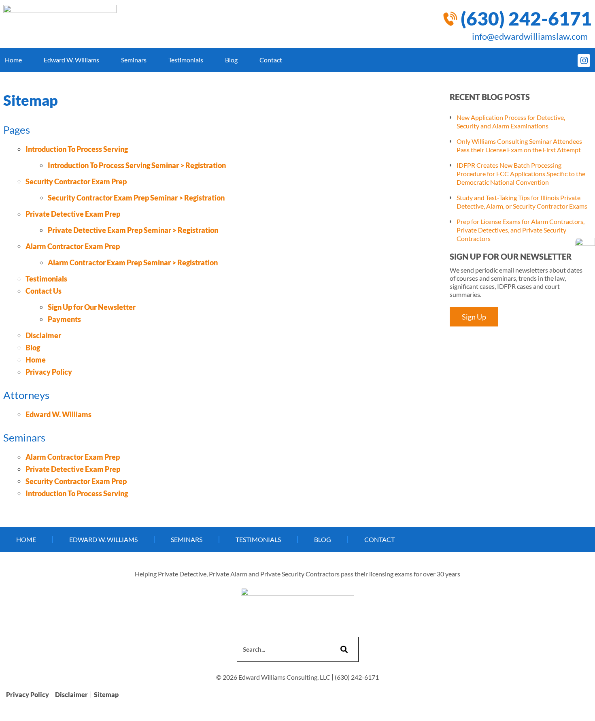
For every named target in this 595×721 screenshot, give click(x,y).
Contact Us (44, 290)
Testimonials (185, 60)
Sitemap (106, 694)
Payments (64, 319)
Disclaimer (43, 335)
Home (13, 60)
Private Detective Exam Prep (73, 213)
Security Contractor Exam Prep (76, 181)
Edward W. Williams (71, 60)
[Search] (343, 649)
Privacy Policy (49, 371)
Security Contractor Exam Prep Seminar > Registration (136, 197)
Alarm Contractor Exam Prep (73, 246)
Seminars (134, 60)
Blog (231, 60)
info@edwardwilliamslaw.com (530, 36)
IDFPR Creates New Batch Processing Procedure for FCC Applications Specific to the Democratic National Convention (521, 173)
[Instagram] (584, 60)
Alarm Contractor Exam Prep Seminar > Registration (133, 262)
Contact (270, 60)
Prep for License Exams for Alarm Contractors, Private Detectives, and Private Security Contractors (520, 230)
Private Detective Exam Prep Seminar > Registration (133, 230)
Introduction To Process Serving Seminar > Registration (137, 165)
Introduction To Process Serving (77, 149)
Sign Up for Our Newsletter (92, 307)
